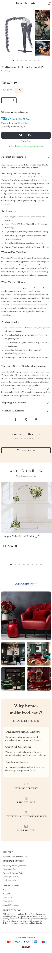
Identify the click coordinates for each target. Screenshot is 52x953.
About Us (7, 894)
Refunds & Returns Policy (13, 873)
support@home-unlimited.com (15, 857)
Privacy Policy (8, 901)
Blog (5, 890)
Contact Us (7, 898)
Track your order (10, 880)
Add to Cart (26, 135)
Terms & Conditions (11, 905)
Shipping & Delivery (11, 877)
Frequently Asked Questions (14, 866)
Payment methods (10, 869)
